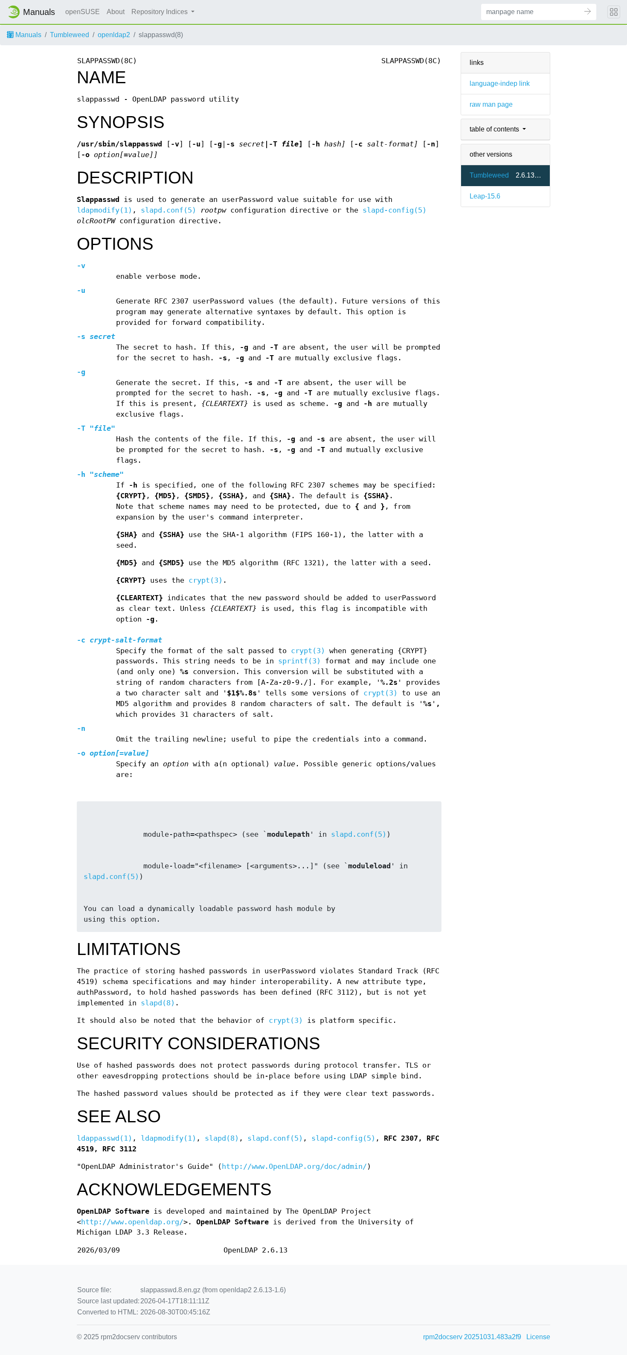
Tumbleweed (69, 34)
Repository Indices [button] (160, 11)
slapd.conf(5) (168, 210)
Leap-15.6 (485, 196)
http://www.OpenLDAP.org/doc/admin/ (294, 1166)
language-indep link (500, 83)
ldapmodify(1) (104, 210)
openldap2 (114, 34)
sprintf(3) (299, 661)
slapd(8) (158, 1003)
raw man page (491, 104)
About (116, 11)
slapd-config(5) (395, 210)
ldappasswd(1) (104, 1138)
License (538, 1336)
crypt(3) (206, 580)
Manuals (27, 34)
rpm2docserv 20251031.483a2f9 (472, 1336)
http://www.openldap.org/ (132, 1222)
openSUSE (82, 11)
